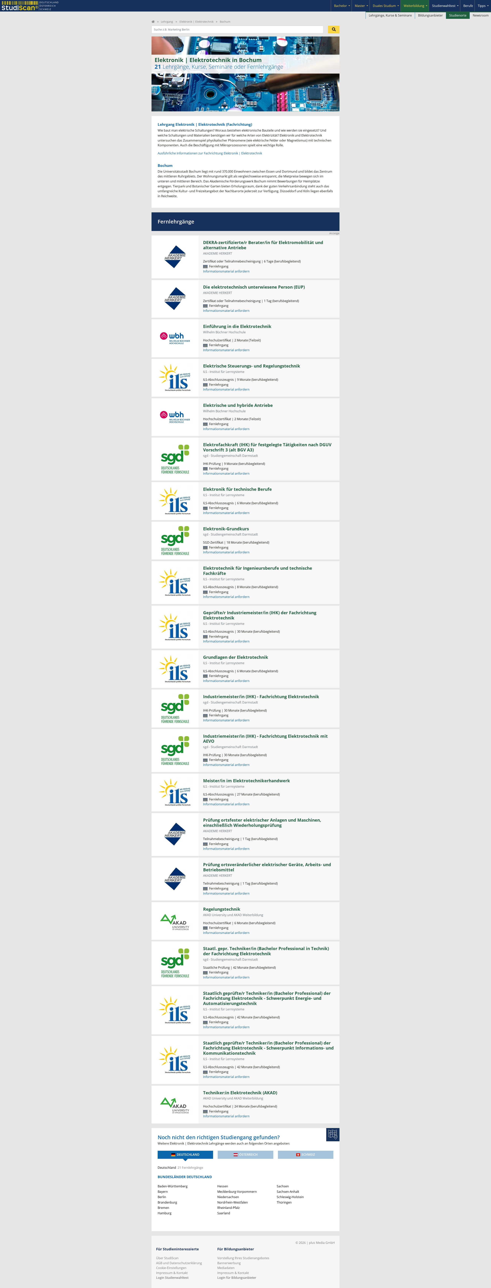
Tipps (482, 6)
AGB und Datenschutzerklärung (179, 1263)
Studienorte (457, 15)
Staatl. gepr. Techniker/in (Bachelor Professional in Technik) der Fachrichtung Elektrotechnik (266, 951)
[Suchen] (333, 29)
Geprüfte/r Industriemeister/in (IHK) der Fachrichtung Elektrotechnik (259, 615)
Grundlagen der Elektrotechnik (235, 657)
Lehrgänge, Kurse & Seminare (390, 15)
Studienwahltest (444, 6)
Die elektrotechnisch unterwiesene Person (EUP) (254, 287)
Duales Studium (384, 6)
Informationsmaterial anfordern (226, 271)
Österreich (248, 1154)
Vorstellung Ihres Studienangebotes (243, 1258)
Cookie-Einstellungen (171, 1268)
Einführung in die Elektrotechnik (237, 326)
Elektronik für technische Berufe (237, 489)
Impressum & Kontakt (172, 1273)
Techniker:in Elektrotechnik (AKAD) (240, 1093)
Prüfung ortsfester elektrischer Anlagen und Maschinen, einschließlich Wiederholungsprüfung (262, 822)
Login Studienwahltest (172, 1278)
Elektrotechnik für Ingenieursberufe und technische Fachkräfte (257, 570)
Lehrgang (167, 21)
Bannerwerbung (229, 1263)
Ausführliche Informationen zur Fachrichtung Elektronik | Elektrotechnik (210, 153)
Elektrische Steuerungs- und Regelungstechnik (251, 366)
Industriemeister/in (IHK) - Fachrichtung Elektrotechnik (261, 696)
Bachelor (340, 6)
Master (360, 6)
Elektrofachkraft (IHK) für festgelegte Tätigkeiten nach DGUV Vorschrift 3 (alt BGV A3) (267, 447)
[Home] (153, 21)
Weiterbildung (414, 6)
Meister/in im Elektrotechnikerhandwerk (246, 781)
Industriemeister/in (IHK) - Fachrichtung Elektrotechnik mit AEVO (265, 738)
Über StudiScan (167, 1258)
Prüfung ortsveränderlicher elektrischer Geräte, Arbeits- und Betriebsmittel (267, 867)
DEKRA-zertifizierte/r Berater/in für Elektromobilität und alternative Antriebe (263, 245)
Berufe (468, 6)
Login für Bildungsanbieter (236, 1278)
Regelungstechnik (221, 909)
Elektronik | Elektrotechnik (196, 21)
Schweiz (308, 1154)
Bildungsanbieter (430, 15)
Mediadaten (226, 1268)
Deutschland (188, 1154)
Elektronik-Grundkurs (226, 529)
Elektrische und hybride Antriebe (238, 405)
